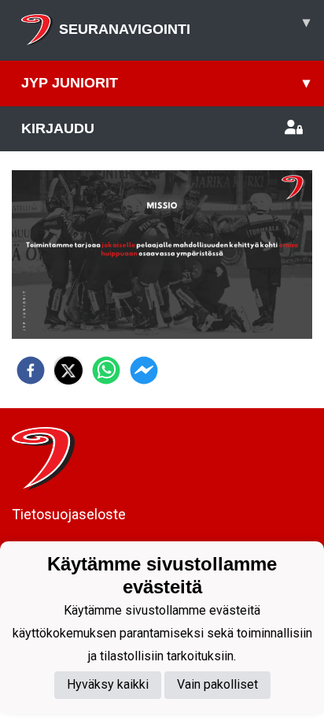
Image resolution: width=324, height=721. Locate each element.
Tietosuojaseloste (69, 514)
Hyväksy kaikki (108, 684)
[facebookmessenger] (144, 370)
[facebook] (31, 370)
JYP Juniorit (165, 83)
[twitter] (68, 370)
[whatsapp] (106, 370)
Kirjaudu (57, 128)
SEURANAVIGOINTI (184, 25)
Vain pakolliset (217, 684)
